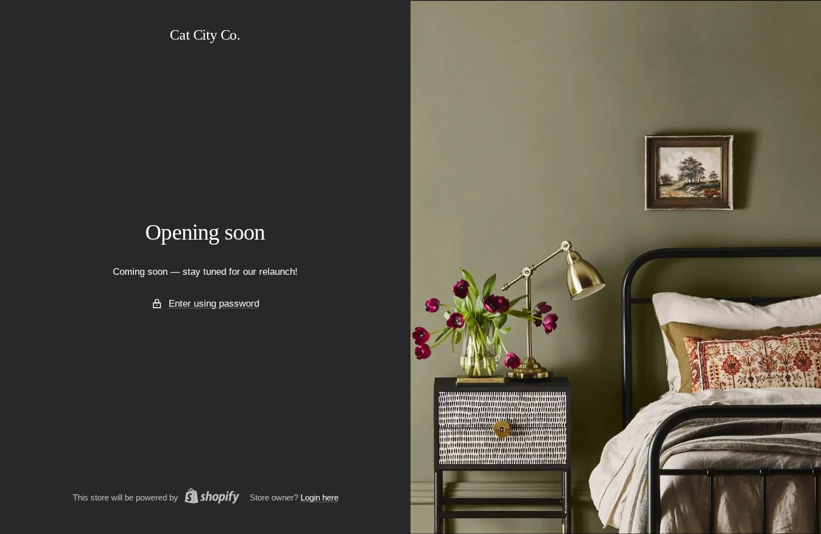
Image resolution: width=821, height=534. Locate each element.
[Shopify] (209, 497)
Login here (319, 497)
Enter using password (214, 303)
